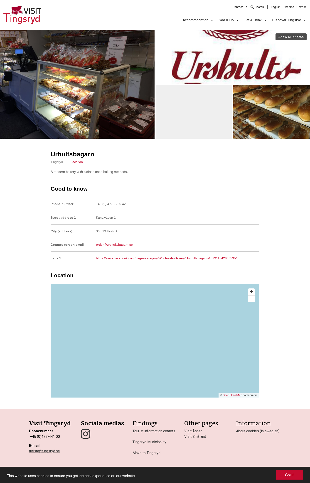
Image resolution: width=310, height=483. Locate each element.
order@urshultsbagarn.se (114, 244)
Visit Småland (195, 436)
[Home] (22, 15)
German (301, 7)
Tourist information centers (154, 431)
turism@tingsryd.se (44, 451)
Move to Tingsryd (146, 453)
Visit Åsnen (193, 431)
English (275, 7)
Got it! (289, 474)
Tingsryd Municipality (149, 442)
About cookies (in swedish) (257, 431)
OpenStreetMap (232, 395)
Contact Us (240, 7)
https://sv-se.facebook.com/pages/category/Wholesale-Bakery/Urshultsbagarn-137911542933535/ (166, 258)
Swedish (288, 7)
